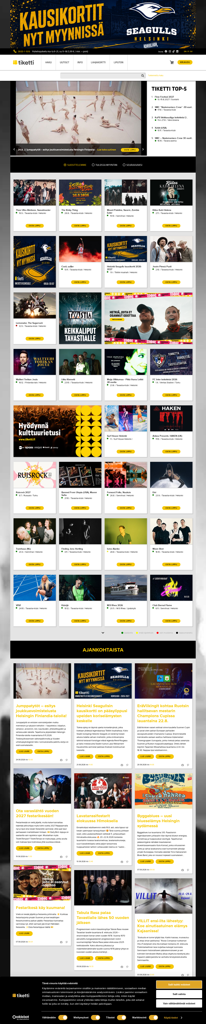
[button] (14, 150)
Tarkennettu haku (155, 75)
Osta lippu (43, 751)
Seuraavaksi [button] (134, 165)
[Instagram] (170, 51)
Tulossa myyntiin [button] (106, 165)
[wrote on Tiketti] (42, 681)
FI (188, 51)
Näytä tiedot (171, 1017)
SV (191, 51)
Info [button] (80, 62)
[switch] (95, 1017)
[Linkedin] (177, 51)
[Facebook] (166, 51)
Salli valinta (179, 994)
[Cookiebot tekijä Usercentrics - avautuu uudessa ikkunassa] (21, 1017)
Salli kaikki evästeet (179, 984)
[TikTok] (173, 51)
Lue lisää (24, 751)
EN (185, 51)
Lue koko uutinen (106, 149)
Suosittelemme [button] (76, 165)
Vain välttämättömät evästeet (179, 1003)
